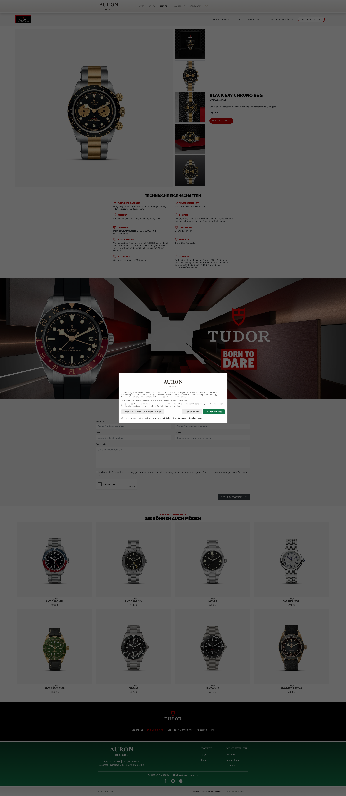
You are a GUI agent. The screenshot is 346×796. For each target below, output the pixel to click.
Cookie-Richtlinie (173, 397)
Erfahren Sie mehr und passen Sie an (143, 411)
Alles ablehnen (191, 411)
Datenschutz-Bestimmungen (190, 418)
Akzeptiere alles (214, 411)
